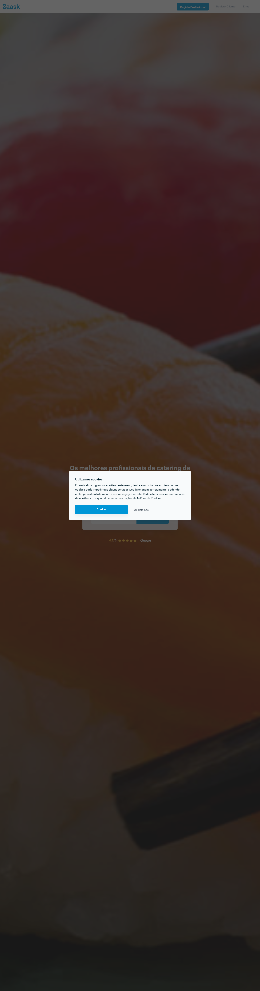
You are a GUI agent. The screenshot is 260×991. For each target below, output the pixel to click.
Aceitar (101, 509)
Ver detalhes (141, 510)
